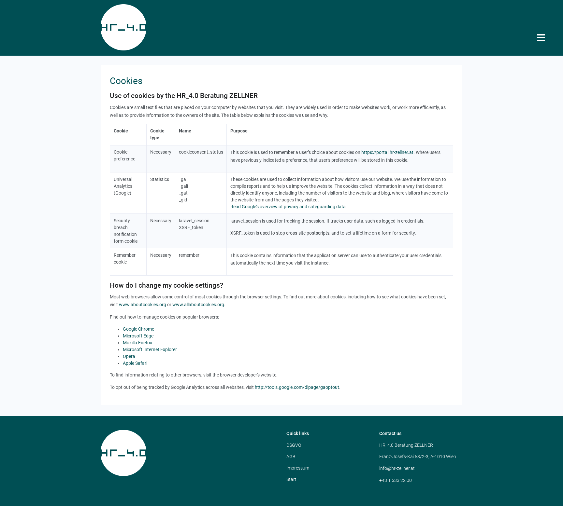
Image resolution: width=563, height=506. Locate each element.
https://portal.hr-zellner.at (387, 152)
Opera (129, 356)
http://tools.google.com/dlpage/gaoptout (297, 387)
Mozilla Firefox (137, 342)
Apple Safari (135, 363)
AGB (291, 456)
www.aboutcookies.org (142, 304)
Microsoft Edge (138, 335)
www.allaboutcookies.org (198, 304)
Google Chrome (138, 329)
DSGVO (293, 445)
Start (291, 479)
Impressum (297, 468)
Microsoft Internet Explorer (150, 349)
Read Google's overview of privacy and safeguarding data (288, 206)
